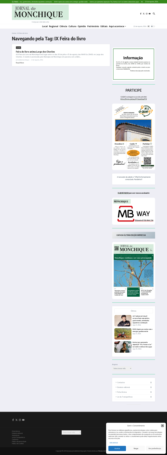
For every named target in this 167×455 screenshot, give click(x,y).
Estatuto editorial (17, 433)
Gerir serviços (114, 442)
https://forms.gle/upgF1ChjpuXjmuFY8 (133, 99)
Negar (136, 448)
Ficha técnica (16, 431)
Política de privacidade (19, 441)
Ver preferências (154, 448)
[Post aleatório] (148, 26)
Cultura (72, 26)
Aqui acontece (116, 26)
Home (14, 33)
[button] (162, 426)
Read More (20, 63)
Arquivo (115, 364)
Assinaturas (15, 435)
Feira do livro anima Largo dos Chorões (35, 51)
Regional (53, 26)
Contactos (15, 439)
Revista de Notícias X (104, 451)
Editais (104, 26)
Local (45, 26)
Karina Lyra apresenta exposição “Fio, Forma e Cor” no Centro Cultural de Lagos (142, 344)
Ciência (63, 26)
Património (93, 26)
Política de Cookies (18, 443)
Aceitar (117, 448)
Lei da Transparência (18, 437)
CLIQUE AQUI (123, 193)
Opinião (82, 26)
